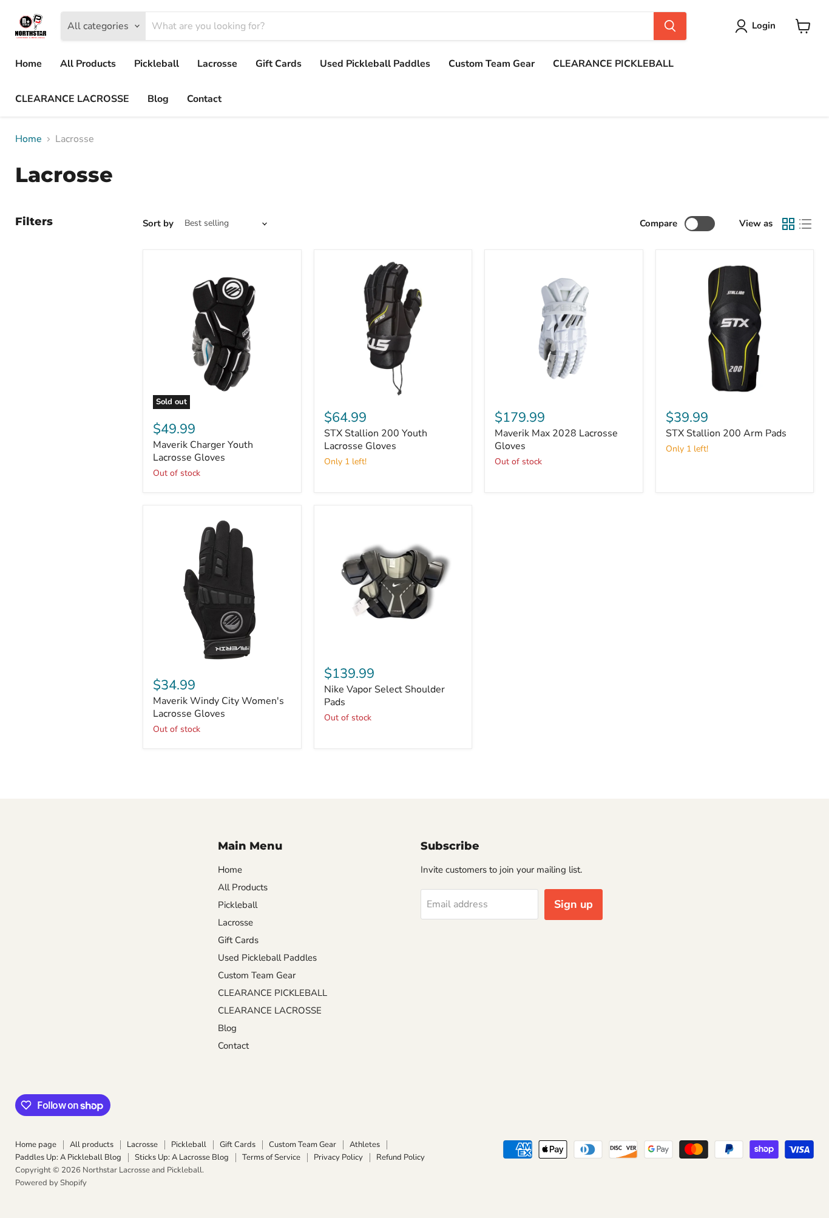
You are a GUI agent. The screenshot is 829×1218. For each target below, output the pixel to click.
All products (91, 1144)
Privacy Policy (338, 1157)
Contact (204, 99)
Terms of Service (271, 1157)
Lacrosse (217, 63)
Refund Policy (400, 1157)
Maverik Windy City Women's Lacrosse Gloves (218, 707)
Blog (158, 99)
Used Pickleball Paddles (375, 63)
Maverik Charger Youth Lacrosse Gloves (203, 451)
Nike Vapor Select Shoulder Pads (384, 696)
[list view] (805, 223)
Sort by (158, 223)
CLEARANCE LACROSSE (72, 99)
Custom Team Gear (491, 63)
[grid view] (788, 223)
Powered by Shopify (51, 1182)
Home (28, 63)
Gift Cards (278, 63)
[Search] (670, 26)
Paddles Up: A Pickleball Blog (68, 1157)
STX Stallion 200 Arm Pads (726, 433)
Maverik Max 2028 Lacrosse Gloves (556, 440)
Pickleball (156, 63)
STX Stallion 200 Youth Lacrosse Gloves (375, 440)
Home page (35, 1144)
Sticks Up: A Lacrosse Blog (182, 1157)
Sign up (573, 904)
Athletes (365, 1144)
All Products (88, 63)
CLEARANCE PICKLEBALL (613, 63)
